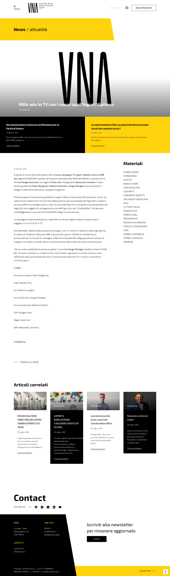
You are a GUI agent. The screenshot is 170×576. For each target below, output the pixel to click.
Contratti (129, 191)
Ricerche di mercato (134, 222)
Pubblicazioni (131, 172)
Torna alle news (29, 362)
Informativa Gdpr (51, 535)
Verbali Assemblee (133, 234)
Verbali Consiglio (133, 238)
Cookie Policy (50, 532)
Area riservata (144, 8)
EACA (125, 203)
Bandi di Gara (130, 183)
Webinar (128, 242)
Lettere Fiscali (131, 207)
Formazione (130, 176)
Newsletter (130, 210)
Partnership (130, 218)
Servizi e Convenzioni (135, 226)
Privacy (47, 528)
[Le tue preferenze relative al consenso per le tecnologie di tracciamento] (165, 571)
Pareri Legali (130, 214)
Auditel (127, 179)
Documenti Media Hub (135, 199)
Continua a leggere (13, 145)
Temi (126, 230)
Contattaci (145, 571)
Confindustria (131, 187)
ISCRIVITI (97, 539)
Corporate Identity (134, 195)
